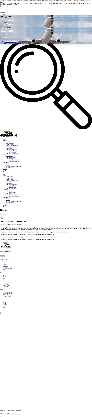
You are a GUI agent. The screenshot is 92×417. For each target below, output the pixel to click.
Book (4, 139)
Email (1, 254)
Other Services (6, 162)
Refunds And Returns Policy (12, 145)
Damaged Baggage (13, 150)
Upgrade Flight (9, 144)
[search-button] (14, 130)
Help (4, 171)
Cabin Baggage (12, 152)
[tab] (2, 224)
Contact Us (5, 170)
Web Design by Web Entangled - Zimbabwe (9, 412)
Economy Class (12, 157)
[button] (46, 12)
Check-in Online (9, 147)
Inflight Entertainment (14, 160)
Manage (5, 140)
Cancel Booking (9, 141)
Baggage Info (9, 148)
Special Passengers (10, 167)
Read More (14, 4)
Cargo (7, 163)
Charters (8, 165)
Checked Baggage (13, 149)
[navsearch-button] (46, 129)
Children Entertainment (14, 161)
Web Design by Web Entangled (55, 411)
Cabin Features (9, 156)
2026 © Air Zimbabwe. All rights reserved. (9, 413)
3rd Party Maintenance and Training (14, 166)
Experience (5, 154)
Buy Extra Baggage (13, 153)
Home (1, 217)
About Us (5, 169)
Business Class (12, 158)
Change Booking (10, 143)
